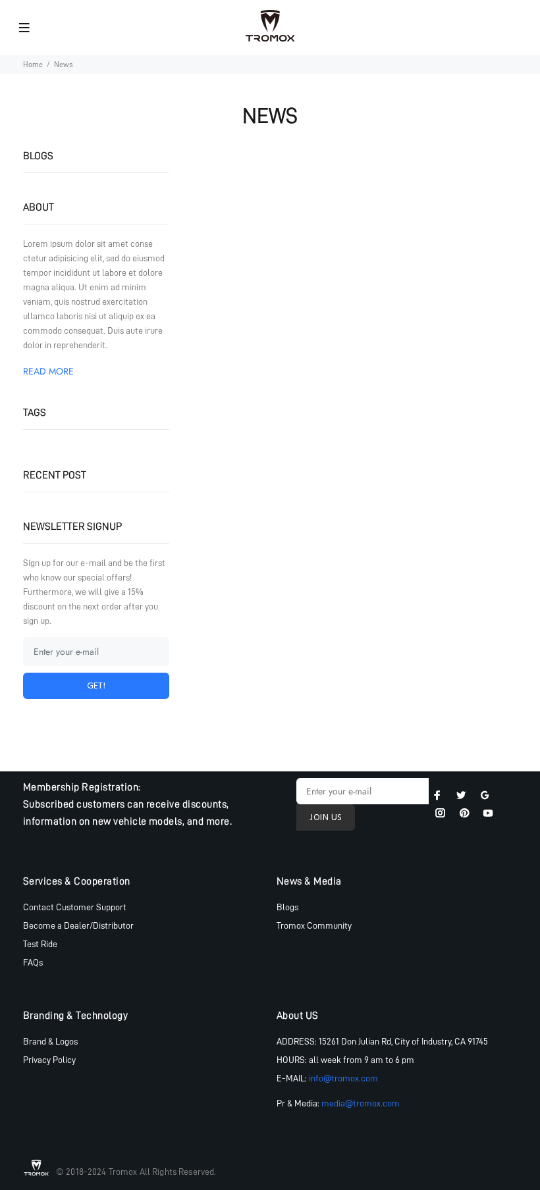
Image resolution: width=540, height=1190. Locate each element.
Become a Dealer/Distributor (78, 925)
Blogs (287, 907)
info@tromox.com (343, 1078)
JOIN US (326, 817)
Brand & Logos (50, 1041)
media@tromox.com (360, 1103)
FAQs (33, 962)
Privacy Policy (49, 1059)
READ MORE (48, 371)
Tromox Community (314, 925)
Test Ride (40, 943)
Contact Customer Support (74, 907)
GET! (96, 686)
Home (33, 64)
